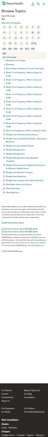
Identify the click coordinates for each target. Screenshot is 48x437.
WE (10, 49)
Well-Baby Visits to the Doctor (19, 185)
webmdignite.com (37, 245)
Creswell (20, 435)
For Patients (7, 391)
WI (21, 49)
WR (32, 49)
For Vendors (29, 409)
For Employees (8, 409)
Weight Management (15, 150)
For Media (6, 412)
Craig (4, 428)
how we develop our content (35, 243)
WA (4, 49)
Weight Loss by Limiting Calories (20, 146)
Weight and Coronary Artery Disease (22, 135)
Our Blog (28, 394)
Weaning (10, 65)
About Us (6, 401)
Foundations (29, 398)
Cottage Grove (8, 435)
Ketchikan (13, 428)
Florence (40, 435)
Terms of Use (15, 243)
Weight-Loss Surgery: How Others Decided (24, 181)
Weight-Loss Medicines (16, 177)
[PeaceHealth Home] (13, 3)
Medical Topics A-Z (32, 391)
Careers (5, 394)
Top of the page (9, 57)
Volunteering (7, 398)
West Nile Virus (12, 193)
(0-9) (33, 43)
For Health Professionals (34, 412)
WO (27, 49)
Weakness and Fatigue (16, 61)
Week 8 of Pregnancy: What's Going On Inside (26, 131)
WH (16, 49)
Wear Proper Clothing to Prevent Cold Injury (25, 69)
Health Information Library (13, 223)
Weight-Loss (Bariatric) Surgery (19, 173)
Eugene (30, 435)
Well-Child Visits (13, 189)
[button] (38, 4)
